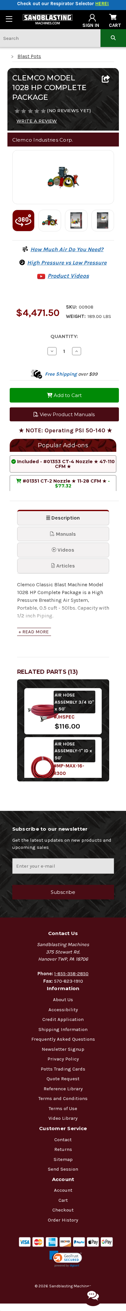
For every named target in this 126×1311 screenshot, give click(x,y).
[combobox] (50, 38)
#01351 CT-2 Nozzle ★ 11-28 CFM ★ (65, 483)
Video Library (63, 1118)
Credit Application (63, 1019)
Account (63, 1190)
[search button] (113, 38)
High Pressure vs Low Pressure (67, 262)
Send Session (63, 1169)
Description (65, 518)
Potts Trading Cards (63, 1069)
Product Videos (68, 275)
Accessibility (63, 1010)
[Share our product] (105, 79)
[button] (66, 1259)
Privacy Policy (63, 1059)
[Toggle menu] (9, 19)
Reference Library (63, 1089)
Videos (65, 550)
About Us (63, 999)
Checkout (63, 1210)
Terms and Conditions (63, 1098)
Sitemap (63, 1159)
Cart (63, 1200)
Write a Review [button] (36, 120)
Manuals (65, 534)
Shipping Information (63, 1029)
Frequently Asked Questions (63, 1039)
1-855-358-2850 (71, 974)
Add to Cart (67, 395)
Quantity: (64, 336)
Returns (63, 1149)
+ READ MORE (33, 632)
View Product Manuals (66, 414)
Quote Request (63, 1079)
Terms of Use (63, 1108)
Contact (63, 1139)
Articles (65, 566)
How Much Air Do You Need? (66, 249)
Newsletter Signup (63, 1049)
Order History (63, 1220)
